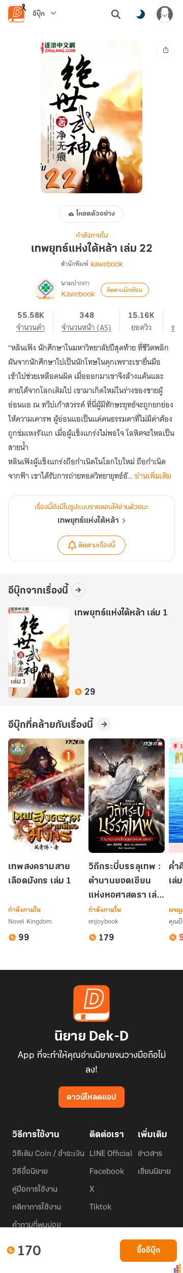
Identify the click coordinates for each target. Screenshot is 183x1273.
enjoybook (103, 921)
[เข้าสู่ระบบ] (165, 14)
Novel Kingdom (30, 921)
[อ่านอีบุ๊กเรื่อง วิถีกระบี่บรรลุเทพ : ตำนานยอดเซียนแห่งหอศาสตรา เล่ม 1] (126, 795)
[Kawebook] (46, 290)
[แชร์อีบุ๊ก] (166, 50)
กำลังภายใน (92, 236)
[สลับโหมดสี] (140, 14)
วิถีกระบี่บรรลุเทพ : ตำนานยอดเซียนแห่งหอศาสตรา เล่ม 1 (125, 882)
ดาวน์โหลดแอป (91, 1097)
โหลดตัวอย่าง (95, 214)
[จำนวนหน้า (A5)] (91, 321)
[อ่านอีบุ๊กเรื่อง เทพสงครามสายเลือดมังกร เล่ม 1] (46, 795)
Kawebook (78, 294)
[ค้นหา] (116, 14)
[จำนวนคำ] (34, 321)
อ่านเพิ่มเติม (153, 476)
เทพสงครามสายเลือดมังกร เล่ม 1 (40, 874)
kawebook (106, 264)
